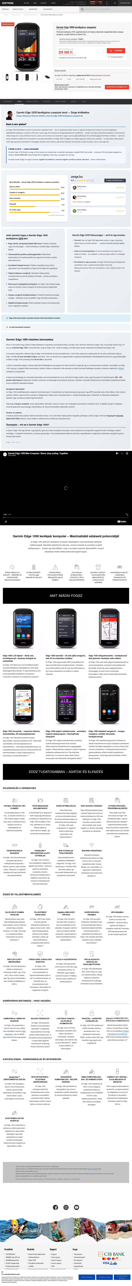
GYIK (52, 1266)
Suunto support (56, 1263)
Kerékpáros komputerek (30, 14)
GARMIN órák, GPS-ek (13, 1257)
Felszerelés (78, 1263)
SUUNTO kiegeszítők (12, 1263)
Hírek (34, 3)
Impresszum (78, 1254)
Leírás (19, 101)
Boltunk (26, 3)
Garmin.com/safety (92, 1169)
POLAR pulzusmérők (12, 1266)
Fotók (84, 101)
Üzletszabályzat (34, 1257)
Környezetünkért (79, 1257)
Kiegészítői (46, 101)
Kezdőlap (5, 9)
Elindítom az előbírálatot (117, 87)
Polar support (55, 1257)
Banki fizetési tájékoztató (37, 1254)
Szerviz (53, 3)
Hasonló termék (60, 101)
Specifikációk (8, 101)
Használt (44, 3)
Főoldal (6, 14)
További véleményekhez (114, 180)
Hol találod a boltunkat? (36, 1263)
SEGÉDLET (74, 101)
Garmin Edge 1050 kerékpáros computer (52, 14)
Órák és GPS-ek (16, 14)
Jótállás (31, 1266)
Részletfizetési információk (101, 75)
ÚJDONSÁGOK (10, 1254)
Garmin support (56, 1260)
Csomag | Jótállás (32, 101)
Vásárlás (30, 1249)
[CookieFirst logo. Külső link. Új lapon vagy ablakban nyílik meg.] (2, 1272)
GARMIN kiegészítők (12, 1260)
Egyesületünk (78, 1266)
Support (53, 1249)
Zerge (75, 1249)
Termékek (8, 1249)
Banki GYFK (32, 1260)
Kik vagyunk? (78, 1260)
